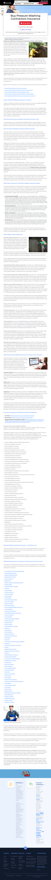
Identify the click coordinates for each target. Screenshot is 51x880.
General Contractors (9, 620)
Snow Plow (7, 671)
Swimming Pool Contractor (11, 679)
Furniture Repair (8, 616)
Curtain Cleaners (8, 596)
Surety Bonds (8, 677)
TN (40, 863)
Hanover (41, 812)
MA (42, 858)
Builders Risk (8, 580)
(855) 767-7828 (26, 29)
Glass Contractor (8, 622)
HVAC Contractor (8, 632)
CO (43, 856)
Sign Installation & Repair (10, 668)
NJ (44, 861)
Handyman (7, 628)
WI (39, 864)
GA (40, 857)
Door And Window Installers (11, 599)
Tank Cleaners (8, 683)
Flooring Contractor (9, 615)
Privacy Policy (19, 875)
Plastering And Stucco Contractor (12, 651)
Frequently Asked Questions (21, 857)
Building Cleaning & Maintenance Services (14, 582)
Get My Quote (43, 3)
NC (46, 859)
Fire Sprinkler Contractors (10, 611)
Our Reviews (6, 868)
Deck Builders (8, 597)
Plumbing (7, 653)
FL (39, 857)
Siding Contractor (9, 666)
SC (37, 863)
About (5, 856)
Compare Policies (29, 856)
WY (43, 864)
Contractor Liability (9, 594)
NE (39, 861)
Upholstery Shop (8, 690)
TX (42, 863)
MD (44, 858)
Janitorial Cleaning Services (11, 635)
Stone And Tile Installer (10, 673)
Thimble (38, 834)
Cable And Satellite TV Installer (11, 586)
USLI (40, 836)
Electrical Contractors (9, 605)
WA (38, 864)
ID (42, 857)
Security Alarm (8, 662)
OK (41, 862)
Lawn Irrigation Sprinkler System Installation (14, 641)
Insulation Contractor (9, 634)
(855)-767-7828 (44, 1)
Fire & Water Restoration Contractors (13, 613)
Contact (5, 858)
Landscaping (7, 637)
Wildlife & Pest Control (10, 698)
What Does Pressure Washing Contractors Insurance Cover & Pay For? (20, 95)
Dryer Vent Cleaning (9, 601)
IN (45, 857)
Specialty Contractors (9, 702)
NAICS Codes (13, 865)
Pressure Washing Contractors (11, 654)
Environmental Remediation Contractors (14, 607)
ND (38, 861)
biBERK (38, 799)
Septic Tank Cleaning (9, 664)
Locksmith (7, 643)
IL (44, 857)
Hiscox (37, 813)
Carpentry (7, 588)
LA (40, 858)
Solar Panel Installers (9, 670)
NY (37, 862)
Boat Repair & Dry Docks (10, 577)
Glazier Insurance (8, 624)
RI (45, 862)
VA (45, 863)
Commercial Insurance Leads (6, 865)
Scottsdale (38, 830)
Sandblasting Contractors (10, 660)
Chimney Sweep (8, 590)
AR (39, 856)
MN (39, 859)
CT (45, 856)
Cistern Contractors (9, 592)
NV (41, 861)
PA (44, 862)
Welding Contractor (9, 696)
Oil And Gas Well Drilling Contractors (13, 645)
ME (45, 858)
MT (44, 859)
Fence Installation (9, 609)
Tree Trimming (8, 689)
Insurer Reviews (14, 856)
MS (42, 859)
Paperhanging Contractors (11, 649)
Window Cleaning (9, 700)
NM (46, 861)
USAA (37, 836)
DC (46, 856)
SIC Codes (13, 867)
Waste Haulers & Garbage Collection (13, 692)
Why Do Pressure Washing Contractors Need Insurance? (17, 92)
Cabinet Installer (8, 584)
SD (39, 863)
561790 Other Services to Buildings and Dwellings (22, 417)
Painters (6, 647)
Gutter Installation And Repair (11, 626)
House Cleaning (8, 630)
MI (37, 859)
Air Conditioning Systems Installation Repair (14, 571)
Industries (18, 3)
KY (39, 858)
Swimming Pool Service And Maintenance (14, 681)
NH (43, 861)
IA (43, 857)
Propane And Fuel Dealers (10, 656)
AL (37, 856)
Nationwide (39, 818)
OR (42, 862)
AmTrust (38, 795)
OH (39, 862)
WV (41, 864)
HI (39, 869)
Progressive (39, 827)
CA (42, 856)
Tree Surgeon (8, 687)
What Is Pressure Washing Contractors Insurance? (16, 88)
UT (43, 863)
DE (37, 857)
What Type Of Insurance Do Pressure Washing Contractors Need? (19, 94)
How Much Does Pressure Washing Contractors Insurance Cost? (19, 90)
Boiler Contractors (9, 578)
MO (41, 859)
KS (37, 858)
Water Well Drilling (9, 694)
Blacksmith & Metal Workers (11, 575)
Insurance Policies (29, 3)
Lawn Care (7, 639)
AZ (40, 856)
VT (46, 863)
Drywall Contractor (9, 603)
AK (37, 869)
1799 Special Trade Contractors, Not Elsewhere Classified (22, 415)
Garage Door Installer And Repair (12, 618)
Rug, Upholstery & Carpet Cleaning (12, 658)
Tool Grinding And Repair (10, 685)
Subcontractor (8, 675)
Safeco (37, 829)
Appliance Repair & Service (10, 573)
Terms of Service (10, 875)
